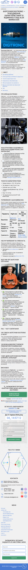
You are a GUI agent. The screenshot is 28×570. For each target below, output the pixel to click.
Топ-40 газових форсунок (16, 402)
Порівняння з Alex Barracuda (10, 80)
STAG (20, 235)
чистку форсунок (13, 249)
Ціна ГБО (3, 522)
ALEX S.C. (3, 62)
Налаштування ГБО (8, 519)
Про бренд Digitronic (8, 74)
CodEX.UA (14, 567)
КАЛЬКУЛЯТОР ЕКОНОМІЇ (7, 529)
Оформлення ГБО (7, 520)
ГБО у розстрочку (5, 524)
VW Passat (18, 319)
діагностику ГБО (19, 256)
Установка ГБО (6, 511)
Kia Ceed (12, 321)
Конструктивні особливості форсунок (13, 76)
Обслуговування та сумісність (11, 83)
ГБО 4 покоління (21, 51)
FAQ (4, 88)
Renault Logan (6, 321)
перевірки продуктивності (14, 177)
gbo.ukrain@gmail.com (12, 497)
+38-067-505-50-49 (17, 399)
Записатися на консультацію (14, 394)
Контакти (3, 535)
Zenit (19, 237)
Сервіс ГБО (3, 510)
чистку (12, 306)
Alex (19, 219)
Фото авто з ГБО (5, 531)
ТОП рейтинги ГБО (5, 528)
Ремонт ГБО (6, 517)
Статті (2, 533)
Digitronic (17, 57)
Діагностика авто (6, 526)
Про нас (3, 508)
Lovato (24, 237)
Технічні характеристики (9, 78)
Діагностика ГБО (7, 515)
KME (23, 235)
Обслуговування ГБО (8, 513)
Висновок (5, 90)
